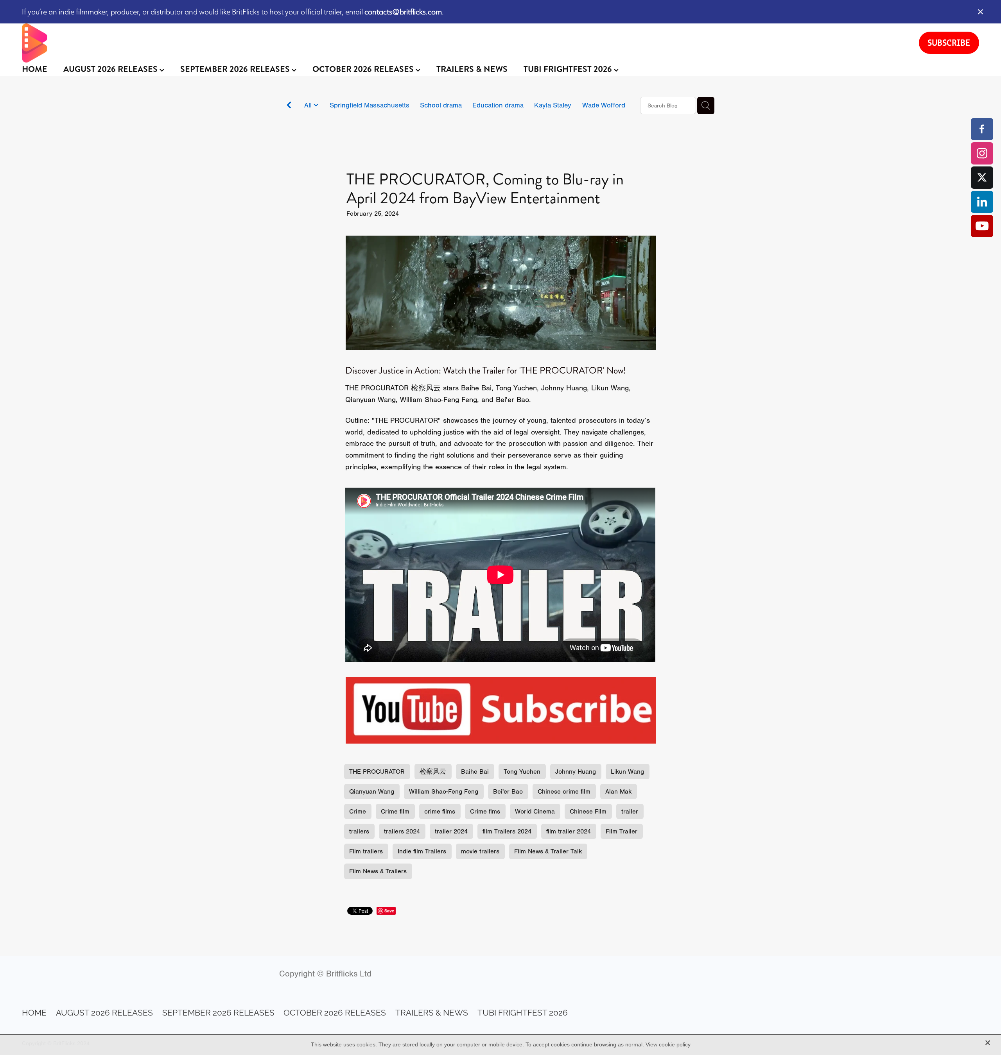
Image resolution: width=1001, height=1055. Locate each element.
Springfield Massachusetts (369, 105)
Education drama (498, 105)
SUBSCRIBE (948, 42)
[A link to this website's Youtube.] (982, 226)
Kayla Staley (552, 105)
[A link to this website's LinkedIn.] (982, 202)
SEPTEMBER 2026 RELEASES (236, 69)
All (309, 105)
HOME (34, 69)
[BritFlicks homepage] (462, 43)
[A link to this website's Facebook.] (982, 129)
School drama (441, 105)
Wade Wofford (603, 105)
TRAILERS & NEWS (472, 69)
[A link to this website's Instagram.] (982, 153)
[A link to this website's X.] (982, 177)
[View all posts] (289, 106)
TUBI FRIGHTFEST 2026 (569, 69)
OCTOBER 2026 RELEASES (364, 69)
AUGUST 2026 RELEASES (111, 69)
